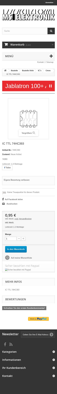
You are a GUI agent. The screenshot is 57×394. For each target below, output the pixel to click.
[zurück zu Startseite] (5, 71)
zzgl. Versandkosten (23, 219)
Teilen (8, 168)
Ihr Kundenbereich (14, 368)
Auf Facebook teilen (14, 199)
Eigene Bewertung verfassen (17, 180)
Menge (8, 234)
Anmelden (49, 2)
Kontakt (40, 62)
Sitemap (49, 62)
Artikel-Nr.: (7, 150)
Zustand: (6, 154)
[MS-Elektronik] (28, 14)
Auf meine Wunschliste (21, 258)
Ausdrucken (12, 204)
